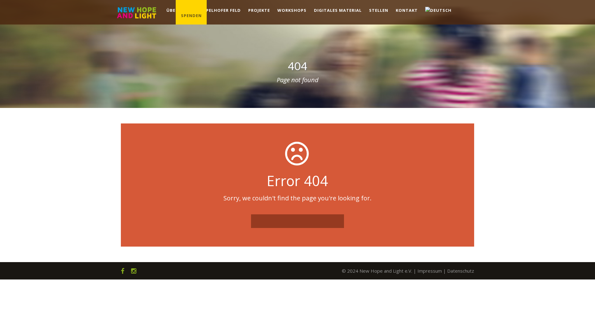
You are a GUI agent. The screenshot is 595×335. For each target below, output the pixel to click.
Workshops (291, 10)
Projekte (259, 10)
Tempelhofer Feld (218, 10)
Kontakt (407, 10)
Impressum (429, 271)
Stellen (378, 10)
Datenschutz (460, 271)
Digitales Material (338, 10)
